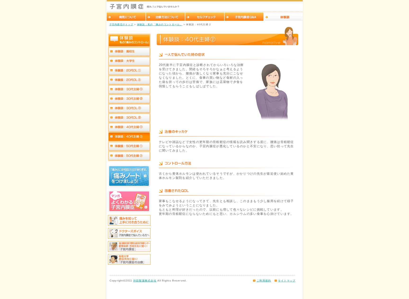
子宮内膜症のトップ (121, 24)
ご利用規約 (264, 280)
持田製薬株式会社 (144, 280)
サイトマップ (287, 280)
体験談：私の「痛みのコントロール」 (159, 24)
